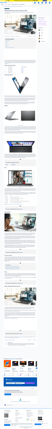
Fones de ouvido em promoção (30, 413)
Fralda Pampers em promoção (30, 415)
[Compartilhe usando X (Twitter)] (32, 36)
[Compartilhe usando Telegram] (35, 36)
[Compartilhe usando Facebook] (31, 36)
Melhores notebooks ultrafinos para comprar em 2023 (12, 268)
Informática (10, 358)
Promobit (5, 6)
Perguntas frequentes (40, 413)
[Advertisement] (43, 11)
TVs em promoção (29, 416)
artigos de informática (19, 95)
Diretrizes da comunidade (41, 411)
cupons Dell (34, 336)
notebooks (7, 62)
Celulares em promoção (29, 412)
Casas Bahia (13, 164)
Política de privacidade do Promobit (19, 384)
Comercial (16, 411)
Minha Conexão (17, 421)
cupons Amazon (6, 337)
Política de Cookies (17, 413)
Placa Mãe (13, 358)
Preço (6, 46)
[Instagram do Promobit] (43, 423)
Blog (6, 6)
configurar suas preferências (24, 424)
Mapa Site (16, 415)
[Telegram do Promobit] (47, 423)
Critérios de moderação (40, 412)
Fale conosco (16, 412)
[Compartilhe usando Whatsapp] (34, 36)
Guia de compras (10, 6)
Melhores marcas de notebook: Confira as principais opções (13, 267)
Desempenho (7, 44)
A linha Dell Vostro (8, 40)
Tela (6, 43)
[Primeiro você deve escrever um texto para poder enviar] (35, 405)
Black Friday (28, 411)
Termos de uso (13, 384)
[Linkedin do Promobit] (45, 423)
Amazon (6, 164)
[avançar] (36, 368)
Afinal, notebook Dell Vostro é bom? (10, 47)
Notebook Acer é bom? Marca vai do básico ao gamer (12, 266)
